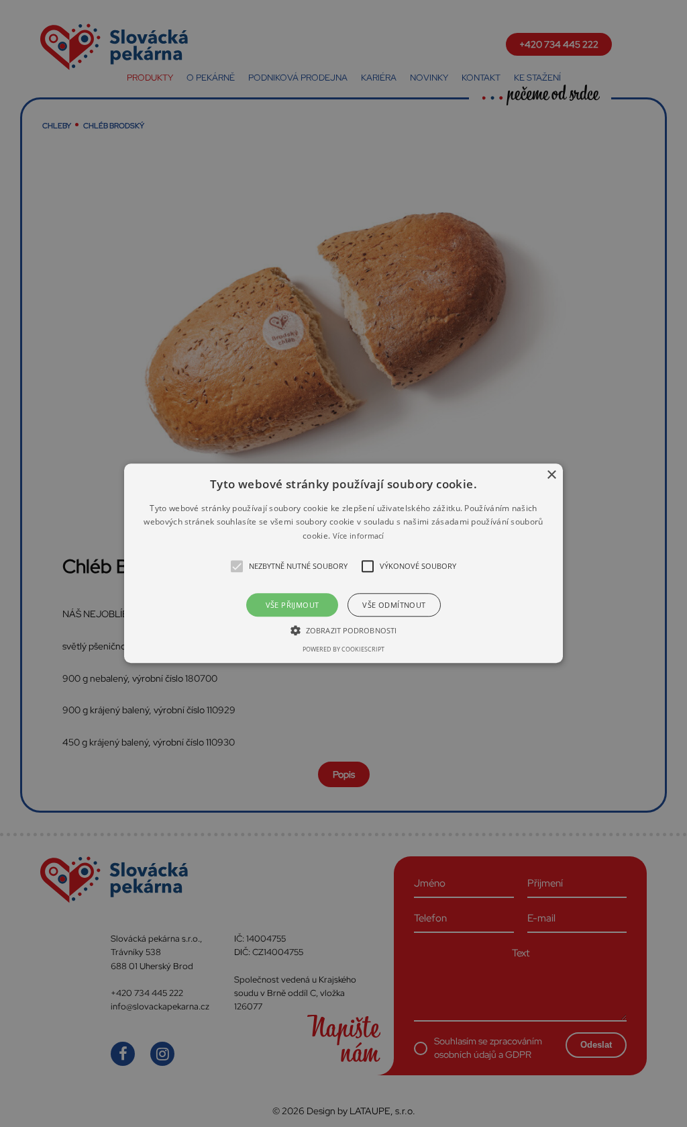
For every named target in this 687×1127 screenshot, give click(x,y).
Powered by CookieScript (343, 649)
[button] (343, 563)
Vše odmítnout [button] (393, 605)
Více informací (358, 536)
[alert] (343, 563)
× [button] (551, 475)
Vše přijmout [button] (292, 605)
